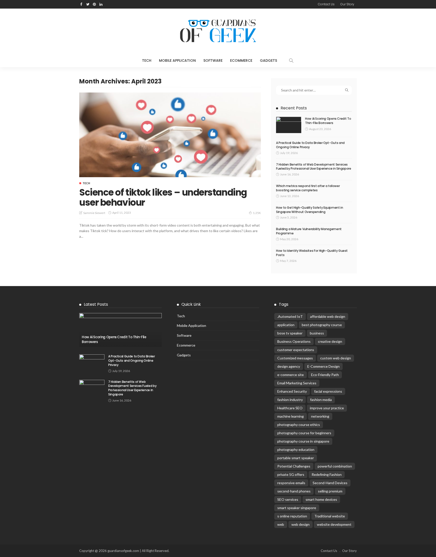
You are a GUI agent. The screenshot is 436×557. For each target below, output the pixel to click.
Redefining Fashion (327, 474)
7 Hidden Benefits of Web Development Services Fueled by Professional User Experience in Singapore (313, 166)
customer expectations (295, 350)
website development (334, 524)
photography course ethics (298, 424)
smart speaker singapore (296, 508)
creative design (330, 341)
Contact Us (326, 4)
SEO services (287, 499)
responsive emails (291, 483)
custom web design (335, 358)
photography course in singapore (303, 441)
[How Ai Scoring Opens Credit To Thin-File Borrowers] (288, 125)
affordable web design (327, 316)
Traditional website (329, 516)
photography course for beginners (304, 433)
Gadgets (268, 60)
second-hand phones (294, 491)
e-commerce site (290, 375)
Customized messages (295, 358)
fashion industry (290, 399)
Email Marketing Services (296, 383)
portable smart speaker (295, 458)
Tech (146, 60)
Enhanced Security (292, 391)
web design (300, 524)
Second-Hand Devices (330, 483)
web (280, 524)
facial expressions (328, 391)
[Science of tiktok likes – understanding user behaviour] (170, 134)
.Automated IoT (290, 316)
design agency (288, 366)
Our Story (347, 4)
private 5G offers (290, 474)
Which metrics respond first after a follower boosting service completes (308, 188)
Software (213, 60)
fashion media (321, 399)
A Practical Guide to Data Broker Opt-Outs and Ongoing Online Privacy (310, 145)
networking (320, 416)
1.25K (257, 213)
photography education (295, 449)
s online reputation (292, 516)
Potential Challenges (293, 466)
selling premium (330, 491)
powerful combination (335, 466)
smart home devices (321, 499)
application (285, 325)
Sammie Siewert (94, 213)
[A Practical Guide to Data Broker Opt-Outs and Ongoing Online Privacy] (91, 362)
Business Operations (294, 341)
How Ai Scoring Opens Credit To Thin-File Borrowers (328, 120)
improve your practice (327, 408)
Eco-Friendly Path (325, 375)
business (317, 333)
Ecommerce (241, 60)
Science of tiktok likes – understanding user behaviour (163, 197)
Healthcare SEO (290, 408)
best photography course (322, 325)
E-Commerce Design (323, 366)
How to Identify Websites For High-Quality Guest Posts (312, 253)
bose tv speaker (290, 333)
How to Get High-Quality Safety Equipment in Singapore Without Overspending (309, 209)
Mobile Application (177, 60)
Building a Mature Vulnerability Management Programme (309, 231)
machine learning (290, 416)
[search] (291, 60)
